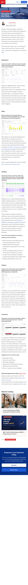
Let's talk (23, 384)
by (12, 22)
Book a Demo (14, 469)
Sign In (18, 2)
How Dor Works (6, 11)
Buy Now (13, 465)
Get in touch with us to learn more (11, 164)
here (3, 52)
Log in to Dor (22, 373)
